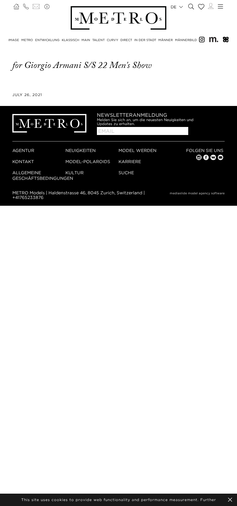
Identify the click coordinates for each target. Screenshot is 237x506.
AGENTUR (23, 150)
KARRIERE (129, 161)
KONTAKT (23, 161)
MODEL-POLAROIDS (87, 161)
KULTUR (74, 172)
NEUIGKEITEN (80, 150)
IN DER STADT (145, 40)
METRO (27, 40)
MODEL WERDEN (137, 150)
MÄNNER (165, 40)
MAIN (85, 40)
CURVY (112, 40)
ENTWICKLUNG (47, 40)
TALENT (98, 40)
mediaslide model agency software (197, 193)
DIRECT (126, 40)
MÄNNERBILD (186, 40)
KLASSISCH (70, 40)
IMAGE (13, 40)
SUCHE (126, 172)
